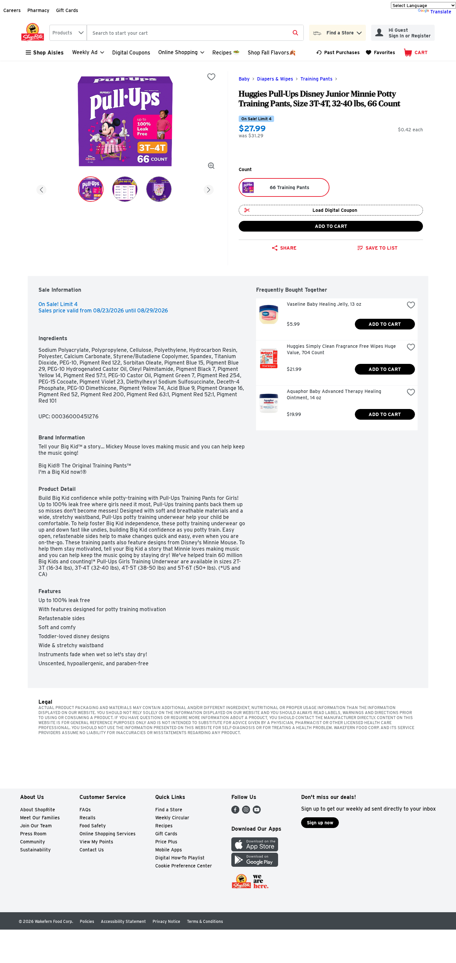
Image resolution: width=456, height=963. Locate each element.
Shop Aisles (48, 52)
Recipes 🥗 (226, 52)
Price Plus (166, 841)
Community (32, 841)
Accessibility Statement (123, 921)
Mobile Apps (168, 849)
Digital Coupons (131, 52)
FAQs (85, 809)
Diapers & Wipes (275, 79)
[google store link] (254, 865)
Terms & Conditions (205, 921)
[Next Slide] (208, 188)
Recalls (87, 817)
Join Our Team (36, 825)
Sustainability (35, 849)
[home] (34, 32)
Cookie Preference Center (183, 865)
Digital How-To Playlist (180, 857)
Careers (12, 10)
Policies (87, 921)
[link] (338, 52)
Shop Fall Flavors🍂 (272, 52)
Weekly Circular (172, 817)
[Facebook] (235, 812)
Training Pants (316, 79)
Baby (244, 79)
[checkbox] (211, 77)
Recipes (164, 825)
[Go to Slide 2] (125, 189)
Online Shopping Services (107, 833)
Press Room (33, 833)
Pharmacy (38, 10)
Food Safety (92, 825)
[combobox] (68, 33)
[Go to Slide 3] (159, 189)
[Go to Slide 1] (90, 189)
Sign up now (320, 822)
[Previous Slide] (41, 188)
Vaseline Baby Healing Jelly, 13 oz (324, 304)
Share (288, 248)
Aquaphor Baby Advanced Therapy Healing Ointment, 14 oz (335, 394)
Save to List (382, 248)
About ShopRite (37, 809)
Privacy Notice (166, 921)
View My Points (96, 841)
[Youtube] (257, 812)
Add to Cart (331, 226)
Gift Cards (67, 10)
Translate (440, 11)
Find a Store (168, 809)
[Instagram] (246, 812)
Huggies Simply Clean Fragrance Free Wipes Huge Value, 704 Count (342, 349)
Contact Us (91, 849)
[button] (359, 31)
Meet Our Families (40, 817)
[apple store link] (254, 849)
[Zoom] (211, 166)
